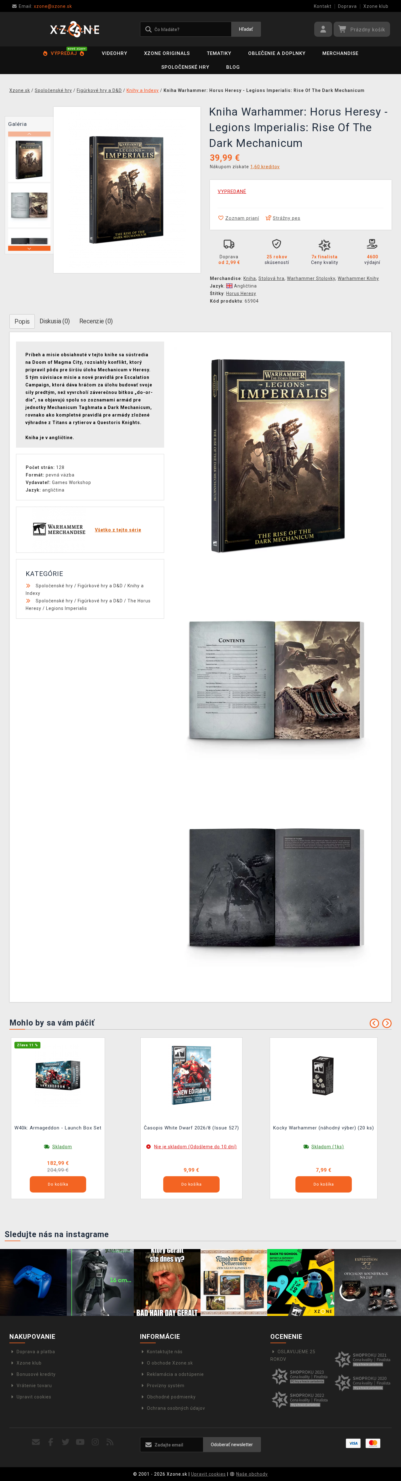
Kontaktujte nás (165, 1351)
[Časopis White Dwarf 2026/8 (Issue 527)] (191, 1075)
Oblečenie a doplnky (276, 53)
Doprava (347, 6)
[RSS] (110, 1442)
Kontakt (322, 6)
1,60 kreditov (265, 166)
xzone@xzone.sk (45, 6)
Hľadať (246, 29)
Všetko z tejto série (118, 529)
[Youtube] (80, 1442)
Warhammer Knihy (358, 278)
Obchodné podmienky (171, 1396)
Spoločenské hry (185, 67)
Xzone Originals (167, 53)
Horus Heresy (241, 293)
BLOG (233, 67)
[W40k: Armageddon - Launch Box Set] (57, 1075)
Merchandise (340, 53)
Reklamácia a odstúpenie (175, 1374)
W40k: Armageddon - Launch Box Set (58, 1128)
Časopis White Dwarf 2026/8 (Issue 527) (191, 1128)
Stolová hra (271, 278)
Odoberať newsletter (232, 1444)
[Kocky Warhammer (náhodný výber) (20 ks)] (323, 1075)
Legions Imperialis (66, 608)
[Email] (36, 1442)
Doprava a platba (36, 1351)
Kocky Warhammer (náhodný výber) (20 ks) (323, 1128)
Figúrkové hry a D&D (100, 585)
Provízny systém (166, 1385)
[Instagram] (95, 1442)
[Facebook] (51, 1442)
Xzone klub (375, 6)
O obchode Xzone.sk (170, 1362)
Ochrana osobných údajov (176, 1408)
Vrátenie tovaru (34, 1385)
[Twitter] (65, 1442)
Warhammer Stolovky (311, 278)
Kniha (249, 278)
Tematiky (219, 53)
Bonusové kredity (36, 1374)
